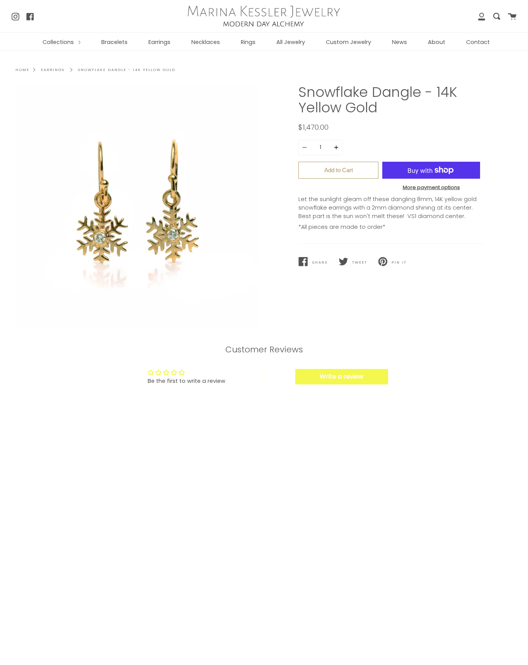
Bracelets (114, 42)
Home (22, 69)
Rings (248, 42)
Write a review (341, 376)
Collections (59, 42)
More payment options (431, 187)
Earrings (159, 42)
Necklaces (205, 42)
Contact (478, 42)
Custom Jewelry (348, 42)
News (399, 42)
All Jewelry (290, 42)
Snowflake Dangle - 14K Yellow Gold (126, 69)
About (436, 42)
